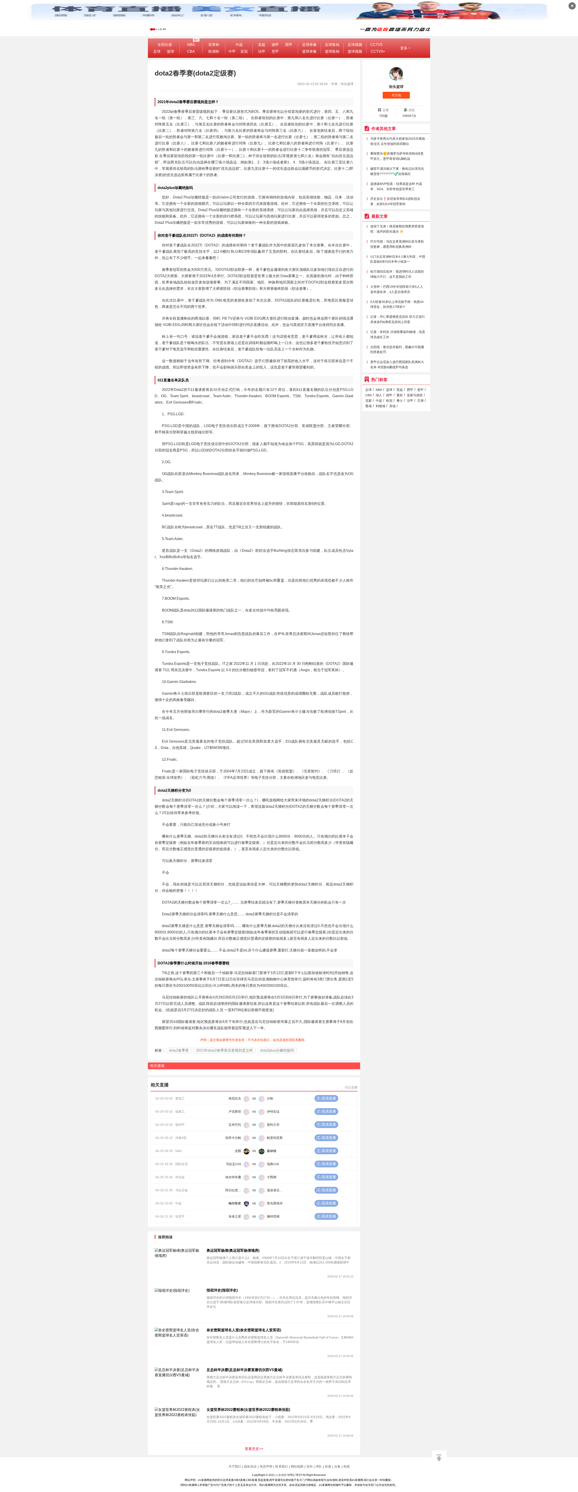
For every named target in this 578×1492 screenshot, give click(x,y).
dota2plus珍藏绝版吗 (277, 1050)
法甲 (261, 51)
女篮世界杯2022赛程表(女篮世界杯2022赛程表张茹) (248, 1410)
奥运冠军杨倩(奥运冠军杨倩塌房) (233, 1250)
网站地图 (297, 1466)
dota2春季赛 (179, 1050)
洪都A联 (181, 1138)
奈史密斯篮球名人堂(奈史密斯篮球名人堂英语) (244, 1330)
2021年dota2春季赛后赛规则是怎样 (224, 1050)
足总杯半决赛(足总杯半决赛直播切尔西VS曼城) (244, 1370)
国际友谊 (181, 1164)
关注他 (396, 95)
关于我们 (234, 1466)
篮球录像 (309, 51)
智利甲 (180, 1124)
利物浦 (380, 406)
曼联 (399, 395)
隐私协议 (250, 1466)
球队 (319, 1466)
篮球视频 (355, 51)
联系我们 (281, 1466)
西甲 (288, 45)
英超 (261, 45)
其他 (392, 406)
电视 (346, 1466)
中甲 (232, 51)
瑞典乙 (180, 1111)
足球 (157, 51)
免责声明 (266, 1466)
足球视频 (355, 45)
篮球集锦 (332, 51)
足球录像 (309, 45)
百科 (309, 1466)
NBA (191, 45)
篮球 (170, 51)
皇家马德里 (415, 395)
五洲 (420, 400)
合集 (337, 1466)
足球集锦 (332, 45)
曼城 (368, 406)
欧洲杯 (213, 51)
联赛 (328, 1466)
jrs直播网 (281, 1475)
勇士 (399, 400)
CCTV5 (376, 45)
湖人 (379, 395)
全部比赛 (165, 45)
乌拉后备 (181, 1190)
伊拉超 (180, 1177)
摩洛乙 (180, 1098)
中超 (239, 45)
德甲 (275, 45)
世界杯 (213, 45)
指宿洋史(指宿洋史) (222, 1290)
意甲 (275, 51)
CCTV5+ (378, 51)
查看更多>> (254, 1449)
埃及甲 (180, 1216)
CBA (191, 51)
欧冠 (389, 400)
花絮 (368, 400)
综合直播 (351, 1087)
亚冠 (244, 51)
